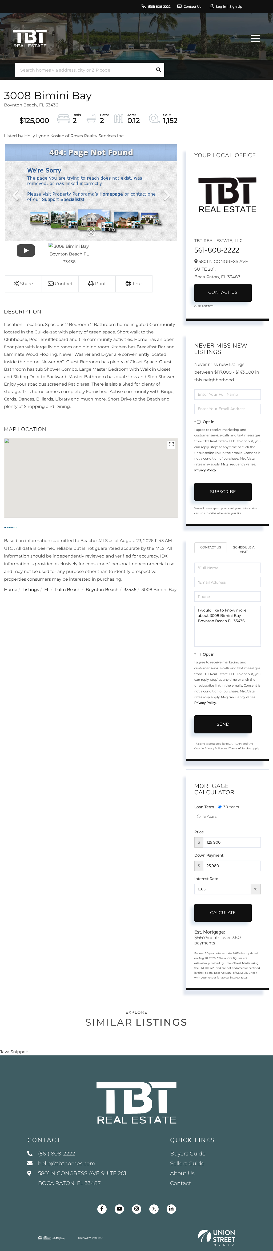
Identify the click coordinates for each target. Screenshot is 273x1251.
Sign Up (236, 7)
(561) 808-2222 (159, 7)
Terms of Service (240, 748)
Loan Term (204, 806)
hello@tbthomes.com (66, 1164)
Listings (30, 589)
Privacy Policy (205, 470)
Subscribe (223, 491)
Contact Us (192, 7)
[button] (158, 70)
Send (223, 724)
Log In (221, 7)
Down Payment (209, 855)
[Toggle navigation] (255, 38)
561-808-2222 (216, 250)
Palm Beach (68, 589)
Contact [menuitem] (180, 1183)
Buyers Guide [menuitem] (188, 1154)
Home (10, 589)
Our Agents (204, 306)
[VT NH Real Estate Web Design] (216, 1238)
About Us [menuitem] (182, 1173)
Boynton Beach (102, 589)
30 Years (231, 806)
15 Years (209, 816)
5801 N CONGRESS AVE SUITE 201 (81, 1178)
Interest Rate (206, 878)
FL (47, 589)
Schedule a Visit (244, 550)
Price (199, 831)
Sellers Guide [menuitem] (187, 1164)
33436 (130, 589)
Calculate (223, 912)
